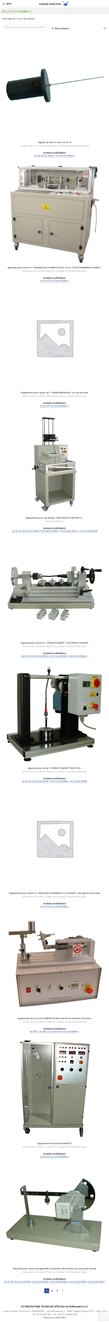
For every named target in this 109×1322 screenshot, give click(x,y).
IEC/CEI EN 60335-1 (60, 656)
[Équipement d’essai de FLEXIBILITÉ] (54, 1088)
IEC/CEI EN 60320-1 (40, 656)
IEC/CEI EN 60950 (79, 781)
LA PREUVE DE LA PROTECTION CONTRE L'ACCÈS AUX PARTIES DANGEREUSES (54, 146)
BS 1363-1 (34, 1031)
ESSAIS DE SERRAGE (54, 521)
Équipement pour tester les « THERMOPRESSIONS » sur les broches (54, 392)
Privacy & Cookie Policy (54, 1317)
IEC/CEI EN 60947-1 (70, 531)
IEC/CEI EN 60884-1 (65, 155)
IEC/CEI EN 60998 (89, 531)
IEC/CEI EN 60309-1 (31, 531)
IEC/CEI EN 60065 (22, 1282)
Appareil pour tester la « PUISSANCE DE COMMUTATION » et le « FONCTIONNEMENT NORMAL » (54, 267)
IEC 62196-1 (50, 155)
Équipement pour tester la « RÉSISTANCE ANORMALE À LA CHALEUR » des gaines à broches (54, 893)
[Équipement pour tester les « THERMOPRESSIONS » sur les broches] (54, 337)
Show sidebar (62, 28)
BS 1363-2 (44, 1031)
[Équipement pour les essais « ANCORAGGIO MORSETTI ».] (54, 463)
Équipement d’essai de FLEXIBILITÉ (54, 1143)
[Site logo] (54, 3)
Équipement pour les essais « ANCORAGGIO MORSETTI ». (54, 517)
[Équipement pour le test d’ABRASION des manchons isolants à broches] (54, 963)
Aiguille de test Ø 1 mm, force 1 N (54, 142)
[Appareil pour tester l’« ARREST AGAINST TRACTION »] (54, 713)
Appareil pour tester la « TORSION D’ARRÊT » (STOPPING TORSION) (54, 642)
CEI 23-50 (39, 155)
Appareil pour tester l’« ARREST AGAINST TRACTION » (54, 768)
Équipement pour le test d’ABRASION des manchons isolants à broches (54, 1018)
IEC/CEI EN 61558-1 (96, 1282)
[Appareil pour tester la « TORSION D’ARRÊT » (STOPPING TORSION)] (54, 588)
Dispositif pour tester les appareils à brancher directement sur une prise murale (54, 1268)
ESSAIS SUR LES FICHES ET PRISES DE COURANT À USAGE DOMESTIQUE (54, 271)
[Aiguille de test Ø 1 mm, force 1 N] (54, 87)
